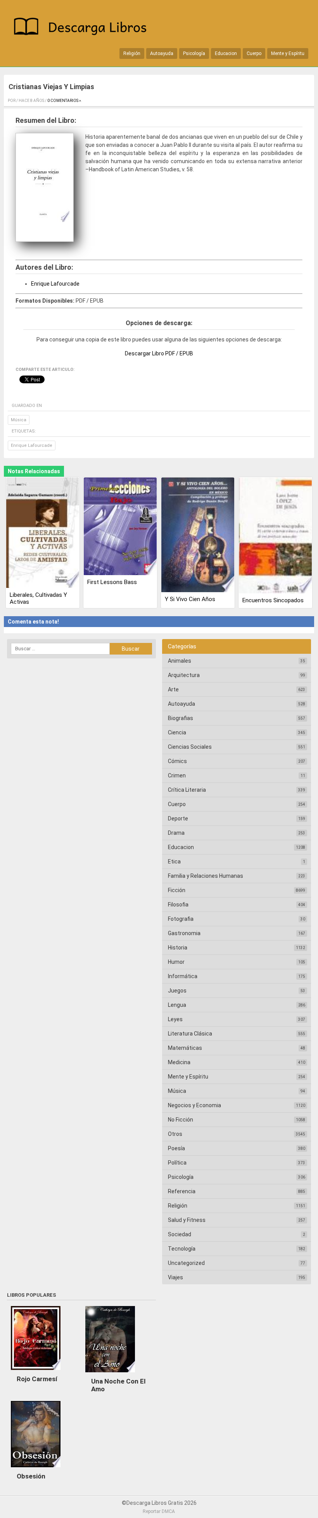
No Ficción (180, 1120)
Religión (131, 53)
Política (177, 1163)
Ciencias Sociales (190, 747)
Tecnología (181, 1249)
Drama (176, 833)
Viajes (175, 1277)
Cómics (177, 761)
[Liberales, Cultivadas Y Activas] (43, 533)
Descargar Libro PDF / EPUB (159, 353)
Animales (179, 661)
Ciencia (177, 732)
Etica (174, 861)
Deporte (178, 818)
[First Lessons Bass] (120, 527)
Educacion (226, 53)
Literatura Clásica (190, 1033)
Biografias (180, 718)
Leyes (175, 1019)
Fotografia (181, 919)
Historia (177, 947)
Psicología (194, 53)
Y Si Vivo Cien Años (190, 599)
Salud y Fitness (187, 1220)
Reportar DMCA (159, 1511)
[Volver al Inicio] (83, 28)
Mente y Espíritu (287, 53)
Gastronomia (184, 933)
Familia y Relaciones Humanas (205, 876)
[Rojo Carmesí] (35, 1372)
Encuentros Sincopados (273, 600)
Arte (173, 689)
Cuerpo (254, 53)
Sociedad (179, 1234)
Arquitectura (184, 675)
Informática (182, 976)
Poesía (176, 1148)
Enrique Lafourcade (55, 284)
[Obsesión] (35, 1469)
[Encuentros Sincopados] (275, 536)
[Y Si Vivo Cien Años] (198, 535)
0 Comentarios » (64, 100)
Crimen (177, 775)
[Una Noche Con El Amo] (110, 1374)
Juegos (177, 990)
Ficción (176, 890)
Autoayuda (161, 53)
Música (18, 419)
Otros (175, 1134)
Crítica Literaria (187, 790)
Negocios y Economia (194, 1105)
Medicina (179, 1062)
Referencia (181, 1191)
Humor (176, 962)
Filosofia (178, 904)
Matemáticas (185, 1048)
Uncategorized (186, 1263)
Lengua (177, 1005)
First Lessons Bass (112, 582)
